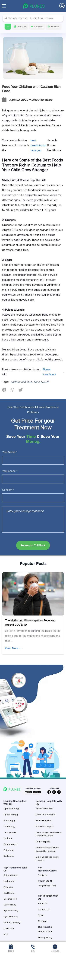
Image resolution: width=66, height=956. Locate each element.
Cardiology (9, 826)
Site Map (42, 921)
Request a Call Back (33, 545)
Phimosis (8, 887)
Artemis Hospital (44, 808)
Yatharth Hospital (45, 826)
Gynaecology (11, 814)
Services (38, 26)
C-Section (9, 928)
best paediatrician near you (38, 145)
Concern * (8, 490)
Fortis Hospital (43, 820)
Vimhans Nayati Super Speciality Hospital (47, 849)
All (8, 26)
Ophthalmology (12, 808)
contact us (44, 909)
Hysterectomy (11, 910)
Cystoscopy (10, 904)
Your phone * (9, 471)
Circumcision (10, 898)
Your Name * (9, 452)
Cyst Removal (11, 916)
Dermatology (10, 844)
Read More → (13, 648)
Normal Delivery (12, 922)
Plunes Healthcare (49, 372)
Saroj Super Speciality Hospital (47, 858)
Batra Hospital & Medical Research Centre (48, 834)
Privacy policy (45, 937)
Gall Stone (9, 893)
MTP (6, 934)
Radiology (9, 856)
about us (43, 903)
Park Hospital (43, 841)
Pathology (9, 850)
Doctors (55, 26)
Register (42, 875)
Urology (8, 838)
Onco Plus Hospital (45, 814)
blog (40, 915)
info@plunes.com (47, 885)
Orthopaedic (10, 832)
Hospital (22, 26)
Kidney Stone (10, 875)
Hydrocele (9, 881)
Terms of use (45, 931)
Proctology (9, 820)
